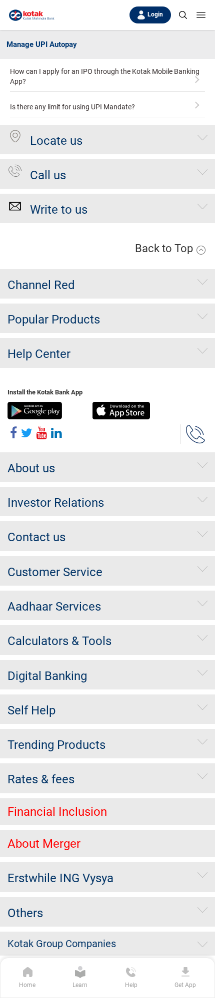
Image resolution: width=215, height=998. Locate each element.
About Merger (44, 844)
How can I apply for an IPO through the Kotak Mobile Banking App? (105, 76)
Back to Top (165, 248)
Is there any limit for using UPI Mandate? (72, 107)
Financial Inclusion (57, 812)
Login (155, 14)
